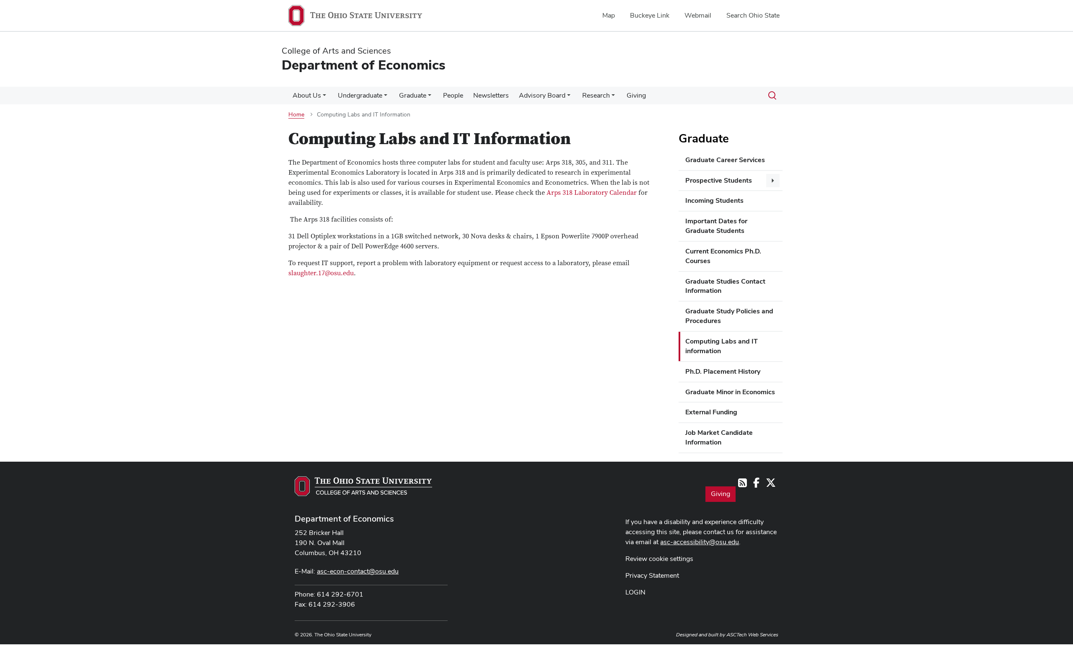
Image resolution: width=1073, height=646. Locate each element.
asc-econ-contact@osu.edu (358, 571)
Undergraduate (360, 95)
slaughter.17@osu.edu (321, 273)
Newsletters (491, 95)
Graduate (412, 95)
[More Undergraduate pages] (385, 97)
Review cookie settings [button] (659, 558)
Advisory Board (542, 95)
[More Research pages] (613, 97)
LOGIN (635, 592)
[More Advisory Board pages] (568, 97)
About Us (307, 95)
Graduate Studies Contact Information (725, 286)
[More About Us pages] (324, 97)
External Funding (711, 412)
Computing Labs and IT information (721, 346)
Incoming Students (714, 200)
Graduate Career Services (725, 159)
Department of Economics (344, 518)
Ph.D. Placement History (722, 371)
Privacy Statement (652, 575)
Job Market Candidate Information (719, 437)
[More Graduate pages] (429, 97)
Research (596, 95)
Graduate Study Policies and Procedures (729, 316)
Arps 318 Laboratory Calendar (592, 193)
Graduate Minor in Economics (730, 392)
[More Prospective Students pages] (773, 180)
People (453, 95)
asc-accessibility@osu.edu (699, 541)
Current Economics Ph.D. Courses (723, 256)
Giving (636, 95)
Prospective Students (718, 180)
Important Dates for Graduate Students (716, 226)
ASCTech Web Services (752, 634)
